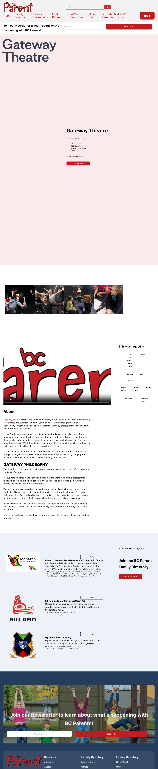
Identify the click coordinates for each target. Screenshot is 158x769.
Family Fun (136, 389)
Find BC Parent (57, 16)
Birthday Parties (89, 762)
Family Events (123, 389)
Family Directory (21, 16)
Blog (147, 15)
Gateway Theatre (11, 419)
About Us (94, 16)
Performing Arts (144, 399)
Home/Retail (122, 762)
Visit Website (78, 163)
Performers (129, 398)
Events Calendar (39, 16)
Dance (142, 374)
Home (7, 15)
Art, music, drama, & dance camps (130, 360)
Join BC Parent (130, 576)
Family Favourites (77, 15)
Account (48, 767)
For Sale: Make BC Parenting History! (114, 16)
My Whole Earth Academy (58, 637)
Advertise (49, 762)
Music (148, 387)
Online (119, 767)
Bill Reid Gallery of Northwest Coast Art (65, 601)
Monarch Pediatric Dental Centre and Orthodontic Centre (74, 560)
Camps (142, 354)
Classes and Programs (130, 377)
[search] (107, 7)
